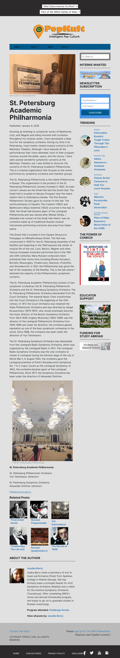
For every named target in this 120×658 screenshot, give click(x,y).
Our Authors (33, 653)
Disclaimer (78, 653)
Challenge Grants (59, 610)
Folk (103, 156)
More (64, 47)
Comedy (97, 213)
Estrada (97, 156)
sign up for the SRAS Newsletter (92, 631)
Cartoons (98, 175)
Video (16, 47)
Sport (50, 47)
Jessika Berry (35, 568)
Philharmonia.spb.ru (20, 491)
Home (16, 653)
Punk (96, 194)
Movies (97, 215)
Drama (97, 130)
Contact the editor (20, 631)
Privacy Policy (56, 653)
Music (33, 47)
